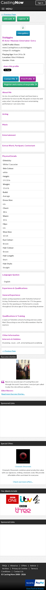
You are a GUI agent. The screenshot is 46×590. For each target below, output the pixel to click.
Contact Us (18, 571)
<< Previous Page (8, 14)
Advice (33, 565)
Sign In (40, 3)
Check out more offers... (23, 482)
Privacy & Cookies (19, 568)
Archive (5, 568)
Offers (24, 565)
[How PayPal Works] (35, 585)
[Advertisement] (23, 421)
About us (14, 565)
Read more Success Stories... (13, 394)
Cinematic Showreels (23, 466)
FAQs (4, 565)
